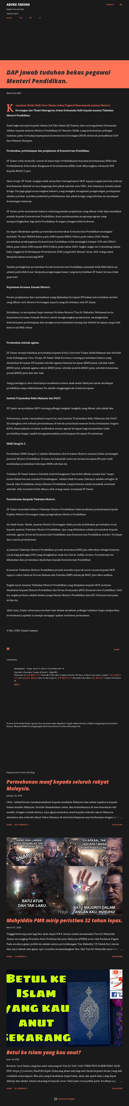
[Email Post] (8, 649)
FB (30, 18)
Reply (17, 684)
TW (20, 18)
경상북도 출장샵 (29, 678)
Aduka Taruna (18, 4)
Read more (117, 824)
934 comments (21, 824)
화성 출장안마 (97, 678)
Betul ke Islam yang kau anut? (44, 1052)
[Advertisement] (64, 38)
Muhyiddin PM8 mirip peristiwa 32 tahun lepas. (64, 920)
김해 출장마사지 (33, 675)
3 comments (20, 956)
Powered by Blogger (66, 1099)
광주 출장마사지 (64, 678)
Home (9, 18)
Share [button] (116, 649)
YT (40, 18)
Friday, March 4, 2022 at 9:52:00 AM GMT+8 (45, 668)
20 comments (20, 1088)
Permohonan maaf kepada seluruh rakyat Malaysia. (58, 785)
